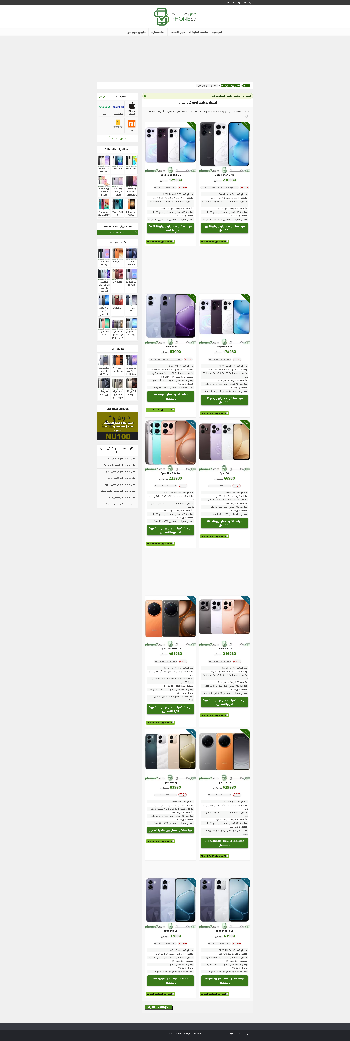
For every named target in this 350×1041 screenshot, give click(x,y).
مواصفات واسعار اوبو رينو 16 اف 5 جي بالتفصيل (170, 228)
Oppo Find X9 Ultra (170, 648)
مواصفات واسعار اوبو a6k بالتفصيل (170, 830)
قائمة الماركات (198, 31)
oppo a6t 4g (170, 930)
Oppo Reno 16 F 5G (170, 174)
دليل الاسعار (177, 31)
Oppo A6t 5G (170, 346)
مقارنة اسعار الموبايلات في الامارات (119, 471)
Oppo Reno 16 (224, 346)
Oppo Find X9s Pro (170, 473)
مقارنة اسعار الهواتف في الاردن (121, 478)
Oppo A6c (224, 473)
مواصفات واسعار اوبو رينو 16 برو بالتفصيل (224, 228)
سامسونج (118, 114)
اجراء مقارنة (158, 31)
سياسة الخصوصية (176, 1033)
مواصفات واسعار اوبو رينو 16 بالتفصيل (224, 400)
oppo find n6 (224, 782)
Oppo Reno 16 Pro (224, 174)
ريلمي (118, 130)
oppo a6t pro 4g (224, 930)
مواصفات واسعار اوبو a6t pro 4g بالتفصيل (225, 980)
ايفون (132, 114)
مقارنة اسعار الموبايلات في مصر (121, 458)
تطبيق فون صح (136, 31)
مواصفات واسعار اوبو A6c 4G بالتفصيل (225, 523)
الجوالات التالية (159, 1007)
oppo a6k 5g (170, 782)
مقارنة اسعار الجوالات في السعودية (119, 465)
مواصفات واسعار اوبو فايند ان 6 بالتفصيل (224, 842)
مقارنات (232, 1033)
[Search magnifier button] (135, 232)
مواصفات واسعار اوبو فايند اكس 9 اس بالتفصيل (224, 702)
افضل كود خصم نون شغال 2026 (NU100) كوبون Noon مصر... (117, 426)
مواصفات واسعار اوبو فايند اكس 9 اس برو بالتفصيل (170, 530)
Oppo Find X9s (224, 648)
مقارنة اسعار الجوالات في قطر (122, 497)
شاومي (132, 130)
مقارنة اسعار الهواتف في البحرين (120, 503)
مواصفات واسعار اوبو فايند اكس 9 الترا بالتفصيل (170, 709)
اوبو (105, 114)
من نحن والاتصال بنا (193, 1033)
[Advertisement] (175, 59)
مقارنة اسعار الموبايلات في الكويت (119, 484)
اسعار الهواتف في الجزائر (230, 85)
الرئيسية (217, 31)
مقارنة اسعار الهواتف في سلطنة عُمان (118, 491)
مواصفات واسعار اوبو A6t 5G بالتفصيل (171, 396)
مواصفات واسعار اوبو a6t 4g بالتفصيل (170, 980)
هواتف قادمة (244, 1033)
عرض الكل (102, 96)
